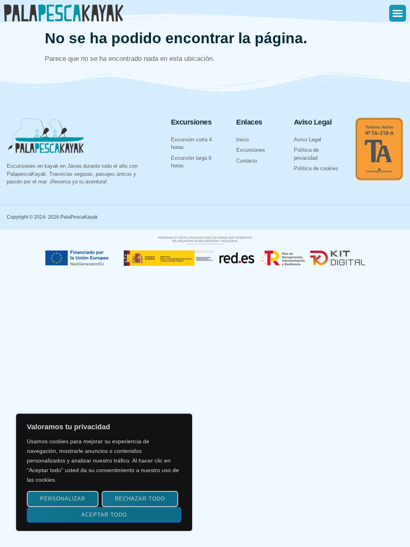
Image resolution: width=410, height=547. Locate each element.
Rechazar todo (140, 499)
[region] (104, 472)
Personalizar (62, 499)
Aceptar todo (104, 515)
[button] (397, 13)
